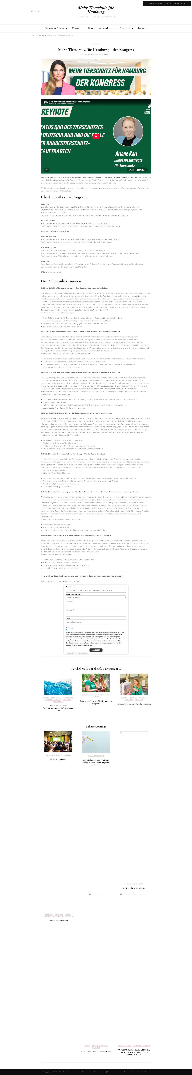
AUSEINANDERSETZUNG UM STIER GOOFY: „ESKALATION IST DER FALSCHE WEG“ (134, 1052)
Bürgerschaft (56, 698)
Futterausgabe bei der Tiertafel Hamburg (134, 704)
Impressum (142, 28)
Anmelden (96, 650)
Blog (48, 755)
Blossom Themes (123, 1072)
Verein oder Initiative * (73, 594)
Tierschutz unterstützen (58, 920)
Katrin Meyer (88, 54)
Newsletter (76, 28)
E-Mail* (68, 618)
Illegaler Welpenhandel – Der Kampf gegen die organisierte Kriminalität (89, 239)
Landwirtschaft (125, 1045)
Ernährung (68, 698)
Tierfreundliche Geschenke (134, 888)
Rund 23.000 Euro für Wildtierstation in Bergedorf (96, 702)
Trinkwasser (58, 701)
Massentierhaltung (100, 1045)
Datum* (68, 587)
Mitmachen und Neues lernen (100, 28)
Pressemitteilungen (52, 699)
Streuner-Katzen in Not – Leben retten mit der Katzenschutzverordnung (89, 226)
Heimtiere (142, 698)
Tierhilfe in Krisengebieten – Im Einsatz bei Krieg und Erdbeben (86, 256)
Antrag (46, 698)
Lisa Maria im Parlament (55, 28)
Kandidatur (56, 755)
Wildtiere (96, 697)
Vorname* (69, 602)
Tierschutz (96, 44)
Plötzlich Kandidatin (58, 759)
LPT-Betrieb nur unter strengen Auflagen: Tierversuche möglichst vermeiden (96, 762)
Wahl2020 (67, 755)
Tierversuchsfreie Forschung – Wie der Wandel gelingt (82, 251)
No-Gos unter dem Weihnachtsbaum (96, 1052)
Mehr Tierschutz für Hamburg (96, 9)
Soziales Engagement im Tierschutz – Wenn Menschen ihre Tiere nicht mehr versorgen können (99, 253)
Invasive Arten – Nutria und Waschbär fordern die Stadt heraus (86, 242)
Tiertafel (139, 699)
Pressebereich (125, 28)
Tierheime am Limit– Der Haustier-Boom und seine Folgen (84, 223)
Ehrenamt (133, 698)
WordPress (145, 1072)
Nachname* (70, 610)
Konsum (127, 884)
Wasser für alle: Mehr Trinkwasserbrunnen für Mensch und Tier (58, 708)
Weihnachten (137, 884)
